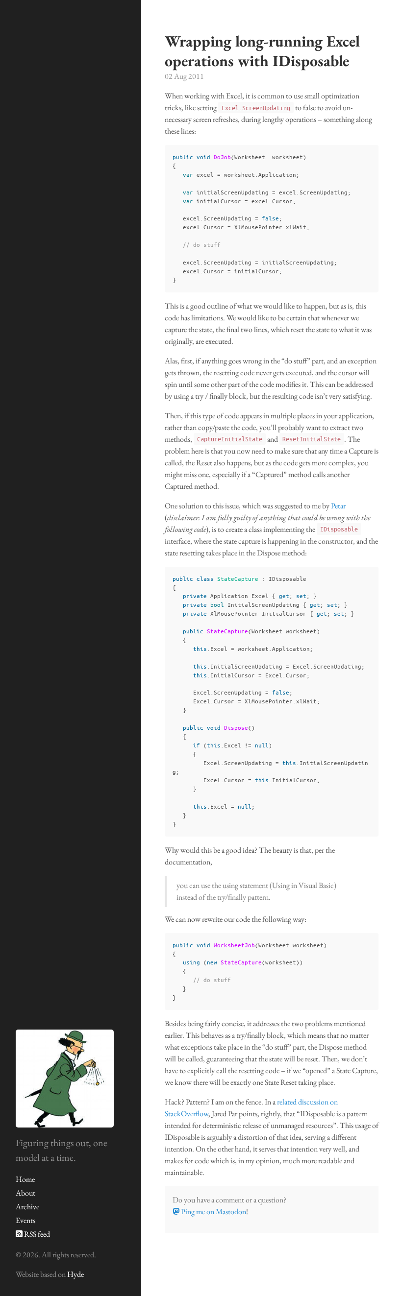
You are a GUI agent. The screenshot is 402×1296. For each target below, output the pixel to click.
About (25, 1193)
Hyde (75, 1274)
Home (25, 1179)
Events (25, 1220)
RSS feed (36, 1234)
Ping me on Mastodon (212, 1211)
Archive (27, 1206)
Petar (338, 506)
